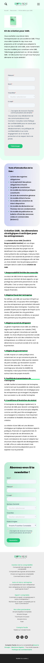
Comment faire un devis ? (22, 576)
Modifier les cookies (22, 658)
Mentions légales (17, 647)
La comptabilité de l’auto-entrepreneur (22, 585)
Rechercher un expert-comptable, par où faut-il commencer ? (22, 602)
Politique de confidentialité (22, 650)
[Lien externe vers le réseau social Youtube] (26, 637)
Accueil (6, 10)
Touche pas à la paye (22, 617)
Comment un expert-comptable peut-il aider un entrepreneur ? (22, 598)
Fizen (22, 621)
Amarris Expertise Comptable (22, 612)
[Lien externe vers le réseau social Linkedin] (17, 637)
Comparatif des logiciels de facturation (22, 571)
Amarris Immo (22, 619)
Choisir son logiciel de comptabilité (22, 574)
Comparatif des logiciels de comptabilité (22, 568)
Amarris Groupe (22, 614)
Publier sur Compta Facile (22, 630)
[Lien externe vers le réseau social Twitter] (22, 637)
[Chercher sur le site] (5, 4)
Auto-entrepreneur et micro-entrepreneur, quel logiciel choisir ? (22, 588)
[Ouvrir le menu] (38, 4)
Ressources (13, 10)
